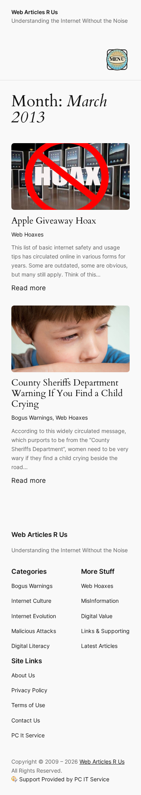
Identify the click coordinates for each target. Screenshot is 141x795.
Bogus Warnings (31, 417)
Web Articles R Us (34, 12)
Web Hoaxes (27, 234)
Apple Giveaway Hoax (53, 221)
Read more (28, 288)
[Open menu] (117, 59)
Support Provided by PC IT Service (64, 779)
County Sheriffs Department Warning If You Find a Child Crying (67, 393)
